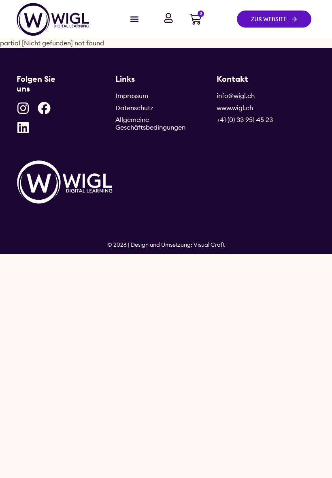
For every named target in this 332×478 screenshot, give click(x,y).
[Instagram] (23, 108)
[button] (134, 19)
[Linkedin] (23, 127)
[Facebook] (44, 108)
